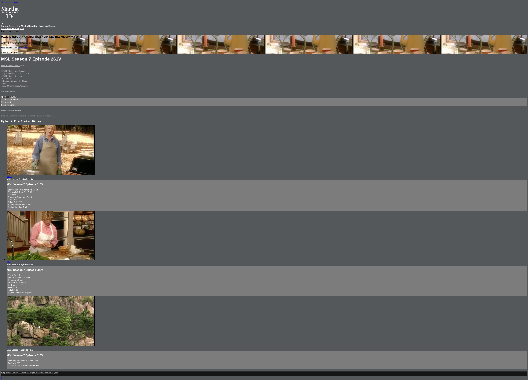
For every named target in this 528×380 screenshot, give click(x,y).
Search (13, 26)
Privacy (15, 372)
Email (14, 97)
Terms (9, 372)
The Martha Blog (25, 26)
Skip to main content (10, 2)
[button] (2, 23)
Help (3, 372)
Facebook (5, 97)
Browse (5, 26)
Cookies (23, 372)
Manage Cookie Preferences (39, 372)
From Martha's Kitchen (10, 66)
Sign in (52, 26)
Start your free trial (9, 47)
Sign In (20, 28)
